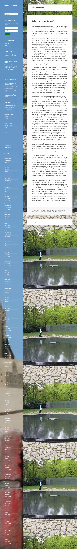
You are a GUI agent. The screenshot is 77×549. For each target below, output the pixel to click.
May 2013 (7, 483)
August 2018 (7, 344)
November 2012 (8, 496)
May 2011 (7, 537)
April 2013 (7, 485)
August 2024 (7, 189)
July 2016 (7, 398)
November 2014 (8, 443)
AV (54, 210)
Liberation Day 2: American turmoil (11, 80)
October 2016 (7, 391)
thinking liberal (11, 5)
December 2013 (8, 467)
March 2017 (7, 380)
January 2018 (7, 357)
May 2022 (7, 248)
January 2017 (7, 384)
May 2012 (7, 510)
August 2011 (7, 530)
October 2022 (7, 236)
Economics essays (8, 109)
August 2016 (7, 395)
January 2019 (7, 333)
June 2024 (7, 194)
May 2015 (7, 429)
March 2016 (7, 407)
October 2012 (7, 499)
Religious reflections (9, 123)
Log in (6, 140)
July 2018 (7, 346)
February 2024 (8, 200)
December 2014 (8, 440)
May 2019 (7, 324)
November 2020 (8, 288)
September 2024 (8, 187)
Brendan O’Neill (42, 98)
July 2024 (7, 191)
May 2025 (7, 169)
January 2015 (7, 438)
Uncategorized (8, 130)
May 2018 (7, 351)
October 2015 (7, 418)
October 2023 (7, 209)
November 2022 (8, 234)
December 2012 (8, 494)
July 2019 (7, 319)
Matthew (43, 210)
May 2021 (7, 274)
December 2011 (8, 521)
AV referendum (58, 210)
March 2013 (7, 487)
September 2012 (8, 501)
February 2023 (8, 227)
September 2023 (8, 212)
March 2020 (7, 304)
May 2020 (7, 299)
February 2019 (8, 330)
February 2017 (8, 382)
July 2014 (7, 452)
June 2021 (7, 272)
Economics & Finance (9, 107)
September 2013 (8, 474)
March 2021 (7, 279)
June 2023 (7, 218)
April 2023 (7, 223)
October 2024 (7, 185)
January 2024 (7, 203)
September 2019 (8, 315)
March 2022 (7, 252)
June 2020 (7, 297)
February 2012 (8, 517)
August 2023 (7, 214)
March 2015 (7, 434)
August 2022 (7, 241)
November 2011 (8, 523)
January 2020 (7, 308)
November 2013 (8, 469)
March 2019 (7, 328)
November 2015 (8, 416)
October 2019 (7, 313)
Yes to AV (52, 211)
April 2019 (7, 326)
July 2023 (7, 216)
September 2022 (8, 239)
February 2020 (8, 306)
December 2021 (8, 259)
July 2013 (7, 478)
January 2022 (7, 256)
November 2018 (8, 337)
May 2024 (7, 196)
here (44, 148)
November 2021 (8, 261)
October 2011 (7, 525)
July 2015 (7, 425)
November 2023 (8, 207)
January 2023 (7, 230)
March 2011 (7, 541)
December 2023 (8, 205)
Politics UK (7, 118)
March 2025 (7, 174)
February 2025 (8, 176)
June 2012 (7, 508)
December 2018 (8, 335)
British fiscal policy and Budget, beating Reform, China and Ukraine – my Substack (11, 55)
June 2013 (7, 481)
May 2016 (7, 402)
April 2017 (7, 378)
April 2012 (7, 512)
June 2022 (7, 245)
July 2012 (7, 505)
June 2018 (7, 348)
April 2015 (7, 431)
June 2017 (7, 373)
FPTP (41, 211)
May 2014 (7, 456)
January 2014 (7, 465)
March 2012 (7, 514)
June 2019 (7, 321)
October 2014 (7, 445)
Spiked (48, 211)
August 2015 (7, 422)
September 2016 (8, 393)
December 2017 (8, 360)
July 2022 (7, 243)
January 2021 (7, 283)
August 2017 (7, 369)
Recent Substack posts (9, 59)
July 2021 (7, 270)
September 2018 (8, 342)
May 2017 (7, 375)
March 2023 (7, 225)
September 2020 (8, 292)
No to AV (44, 211)
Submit (7, 34)
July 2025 (7, 165)
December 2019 (8, 310)
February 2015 (8, 436)
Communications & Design (10, 105)
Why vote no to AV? (43, 21)
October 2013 (7, 472)
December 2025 (8, 156)
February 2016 (8, 409)
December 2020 (8, 286)
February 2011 (8, 543)
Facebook (7, 43)
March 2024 (7, 198)
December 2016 (8, 386)
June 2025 (7, 167)
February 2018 (8, 355)
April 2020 (7, 301)
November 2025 (8, 158)
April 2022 (7, 250)
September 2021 (8, 265)
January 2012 (7, 519)
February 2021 (8, 281)
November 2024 (8, 182)
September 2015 (8, 420)
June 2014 (7, 454)
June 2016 (7, 400)
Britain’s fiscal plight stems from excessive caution (10, 70)
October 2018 (7, 339)
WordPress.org (8, 147)
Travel (6, 127)
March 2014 (7, 460)
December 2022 (8, 232)
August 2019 (7, 317)
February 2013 (8, 490)
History (6, 112)
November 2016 (8, 389)
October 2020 (7, 290)
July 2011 (7, 532)
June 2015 (7, 427)
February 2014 (8, 463)
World (6, 132)
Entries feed (7, 143)
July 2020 (7, 295)
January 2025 (7, 178)
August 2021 (7, 268)
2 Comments (59, 211)
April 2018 (7, 353)
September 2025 (8, 160)
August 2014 (7, 449)
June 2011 (7, 534)
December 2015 (8, 413)
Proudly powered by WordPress (38, 222)
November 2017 (8, 362)
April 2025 (7, 171)
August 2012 (7, 503)
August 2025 (7, 162)
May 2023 (7, 221)
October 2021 (7, 263)
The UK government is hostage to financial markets (10, 95)
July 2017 (7, 371)
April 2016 (7, 404)
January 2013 (7, 492)
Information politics (9, 114)
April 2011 (7, 539)
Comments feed (8, 145)
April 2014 (7, 458)
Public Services (8, 121)
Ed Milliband (37, 211)
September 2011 (8, 528)
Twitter (6, 45)
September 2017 (8, 366)
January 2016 (7, 411)
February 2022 (8, 254)
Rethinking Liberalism (9, 125)
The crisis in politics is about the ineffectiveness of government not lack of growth (11, 66)
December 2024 (8, 180)
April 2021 (7, 277)
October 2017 (7, 364)
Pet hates (6, 116)
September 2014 (8, 447)
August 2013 (7, 476)
